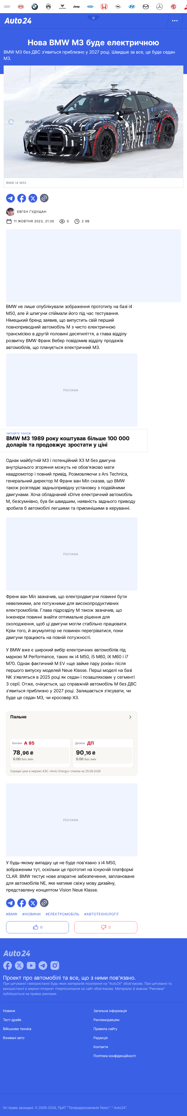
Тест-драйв (12, 1020)
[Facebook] (7, 965)
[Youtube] (31, 965)
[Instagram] (54, 965)
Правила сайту (105, 1029)
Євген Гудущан (32, 212)
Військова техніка (17, 1029)
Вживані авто (14, 1038)
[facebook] (21, 198)
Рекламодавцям (107, 1020)
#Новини (31, 914)
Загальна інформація (110, 1011)
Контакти (101, 1047)
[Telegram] (42, 965)
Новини (9, 1011)
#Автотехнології (101, 914)
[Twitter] (19, 965)
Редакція (101, 1038)
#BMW (12, 914)
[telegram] (10, 198)
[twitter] (32, 198)
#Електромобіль (62, 914)
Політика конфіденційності (115, 1056)
